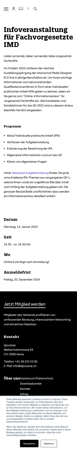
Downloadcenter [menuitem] (31, 383)
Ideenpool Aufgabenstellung (30, 173)
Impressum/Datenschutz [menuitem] (36, 378)
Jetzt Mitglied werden (24, 304)
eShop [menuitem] (24, 394)
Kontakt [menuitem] (25, 389)
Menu (6, 9)
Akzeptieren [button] (29, 443)
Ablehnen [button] (49, 443)
